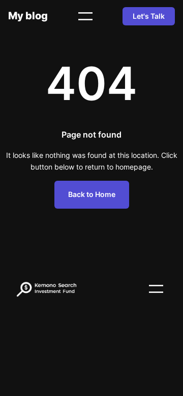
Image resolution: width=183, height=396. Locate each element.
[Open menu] (85, 16)
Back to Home (91, 194)
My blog (28, 15)
